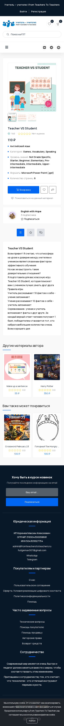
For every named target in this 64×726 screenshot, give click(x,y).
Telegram (32, 559)
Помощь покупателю (32, 627)
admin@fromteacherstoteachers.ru (32, 546)
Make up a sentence (17, 386)
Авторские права (32, 638)
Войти (23, 11)
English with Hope (31, 211)
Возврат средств (32, 643)
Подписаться (31, 218)
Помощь (32, 601)
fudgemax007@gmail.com (32, 550)
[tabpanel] (32, 288)
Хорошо (32, 720)
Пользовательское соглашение (32, 585)
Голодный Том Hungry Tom (47, 446)
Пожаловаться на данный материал (34, 198)
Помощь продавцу (32, 632)
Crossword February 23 (17, 446)
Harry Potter (47, 386)
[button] (6, 47)
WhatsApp (32, 555)
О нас (32, 579)
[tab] (20, 232)
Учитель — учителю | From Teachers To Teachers (32, 4)
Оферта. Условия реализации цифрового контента (32, 590)
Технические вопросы (32, 621)
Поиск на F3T (17, 34)
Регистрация (38, 11)
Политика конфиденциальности (32, 596)
